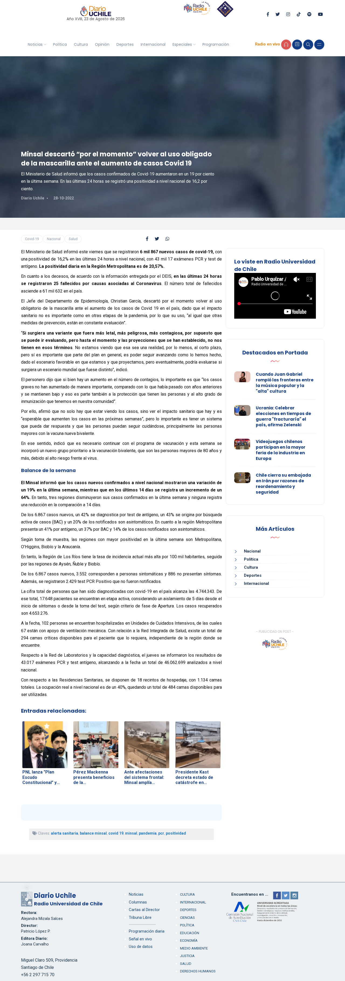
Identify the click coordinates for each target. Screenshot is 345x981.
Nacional (54, 239)
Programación (215, 44)
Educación (189, 933)
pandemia (148, 833)
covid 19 (115, 833)
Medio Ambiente (194, 948)
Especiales (182, 44)
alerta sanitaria (64, 833)
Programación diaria (146, 931)
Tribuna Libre (140, 917)
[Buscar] (308, 45)
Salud (73, 239)
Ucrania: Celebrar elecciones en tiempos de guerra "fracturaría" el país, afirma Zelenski (283, 416)
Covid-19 (32, 239)
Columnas (138, 902)
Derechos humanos (198, 971)
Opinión (102, 44)
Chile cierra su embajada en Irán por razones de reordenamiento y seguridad (283, 483)
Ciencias (187, 918)
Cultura (81, 44)
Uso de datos (141, 946)
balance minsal (93, 833)
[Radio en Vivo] (286, 45)
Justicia (187, 956)
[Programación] (297, 45)
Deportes (125, 44)
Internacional (153, 44)
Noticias (35, 44)
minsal (131, 833)
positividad (176, 833)
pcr (161, 833)
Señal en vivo (140, 939)
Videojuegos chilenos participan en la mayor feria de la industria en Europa (280, 450)
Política (60, 44)
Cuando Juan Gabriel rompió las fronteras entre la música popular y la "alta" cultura (284, 382)
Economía (189, 940)
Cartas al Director (144, 909)
